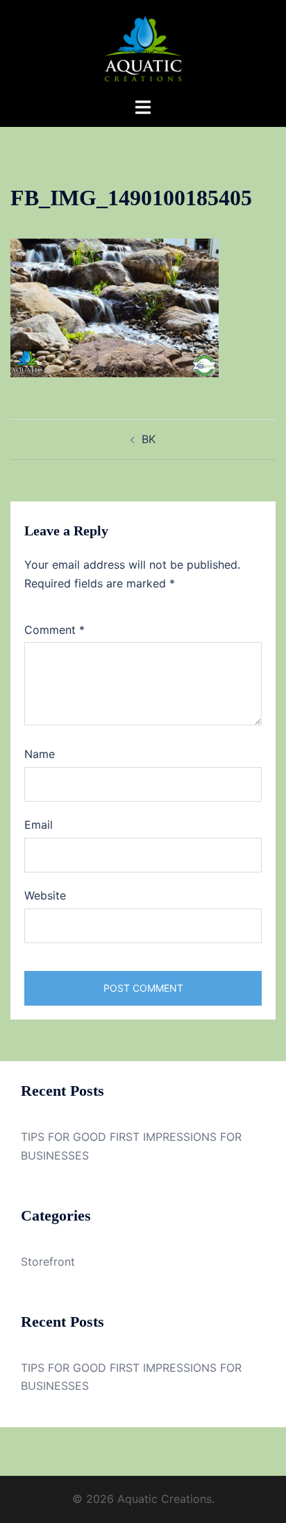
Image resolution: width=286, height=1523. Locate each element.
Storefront (48, 1261)
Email (38, 825)
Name (39, 754)
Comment (54, 630)
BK (148, 439)
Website (45, 895)
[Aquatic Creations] (143, 47)
